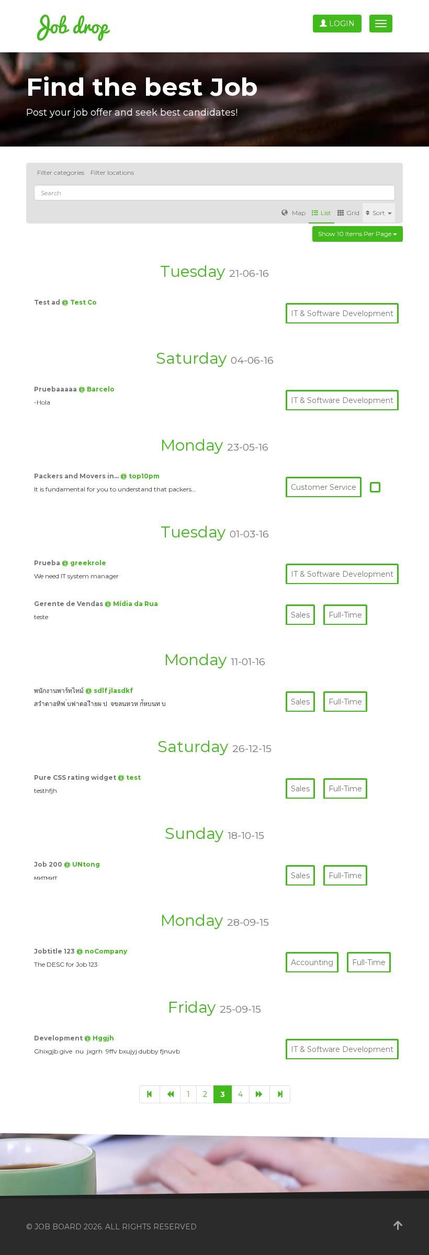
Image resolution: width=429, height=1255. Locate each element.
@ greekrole (84, 563)
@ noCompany (101, 951)
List (326, 213)
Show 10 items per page (355, 234)
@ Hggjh (99, 1038)
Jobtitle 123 (55, 951)
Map (298, 213)
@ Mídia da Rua (131, 604)
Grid (352, 213)
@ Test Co (79, 302)
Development (59, 1038)
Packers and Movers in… (77, 476)
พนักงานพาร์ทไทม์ (59, 690)
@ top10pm (140, 476)
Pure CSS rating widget (76, 777)
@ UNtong (82, 864)
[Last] (279, 1094)
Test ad (48, 302)
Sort (379, 213)
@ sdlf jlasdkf (109, 690)
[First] (149, 1094)
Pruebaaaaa (56, 389)
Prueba (48, 563)
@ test (129, 777)
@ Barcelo (96, 389)
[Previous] (170, 1094)
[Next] (259, 1094)
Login (341, 23)
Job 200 (49, 864)
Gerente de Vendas (69, 604)
